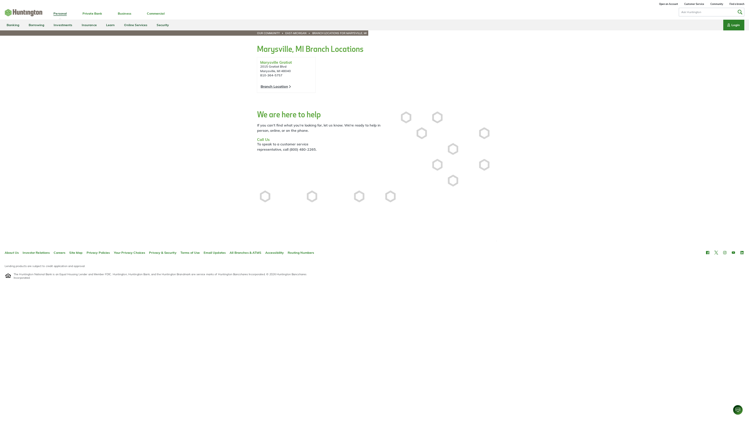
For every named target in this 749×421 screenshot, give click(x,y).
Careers (59, 253)
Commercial (155, 13)
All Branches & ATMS (245, 253)
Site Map (76, 253)
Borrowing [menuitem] (36, 25)
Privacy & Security (162, 253)
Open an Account (668, 4)
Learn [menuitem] (110, 25)
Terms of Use (190, 253)
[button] (707, 252)
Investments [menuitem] (63, 25)
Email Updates (215, 253)
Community (716, 4)
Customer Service (694, 4)
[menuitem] (271, 33)
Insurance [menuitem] (89, 25)
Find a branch (736, 4)
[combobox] (711, 12)
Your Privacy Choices (129, 253)
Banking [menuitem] (13, 25)
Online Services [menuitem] (135, 25)
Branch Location (274, 86)
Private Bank (92, 13)
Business (124, 13)
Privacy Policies (98, 253)
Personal (60, 13)
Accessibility (274, 253)
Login (735, 25)
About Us (12, 253)
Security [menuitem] (163, 25)
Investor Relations (36, 253)
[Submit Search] (740, 12)
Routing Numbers (301, 253)
